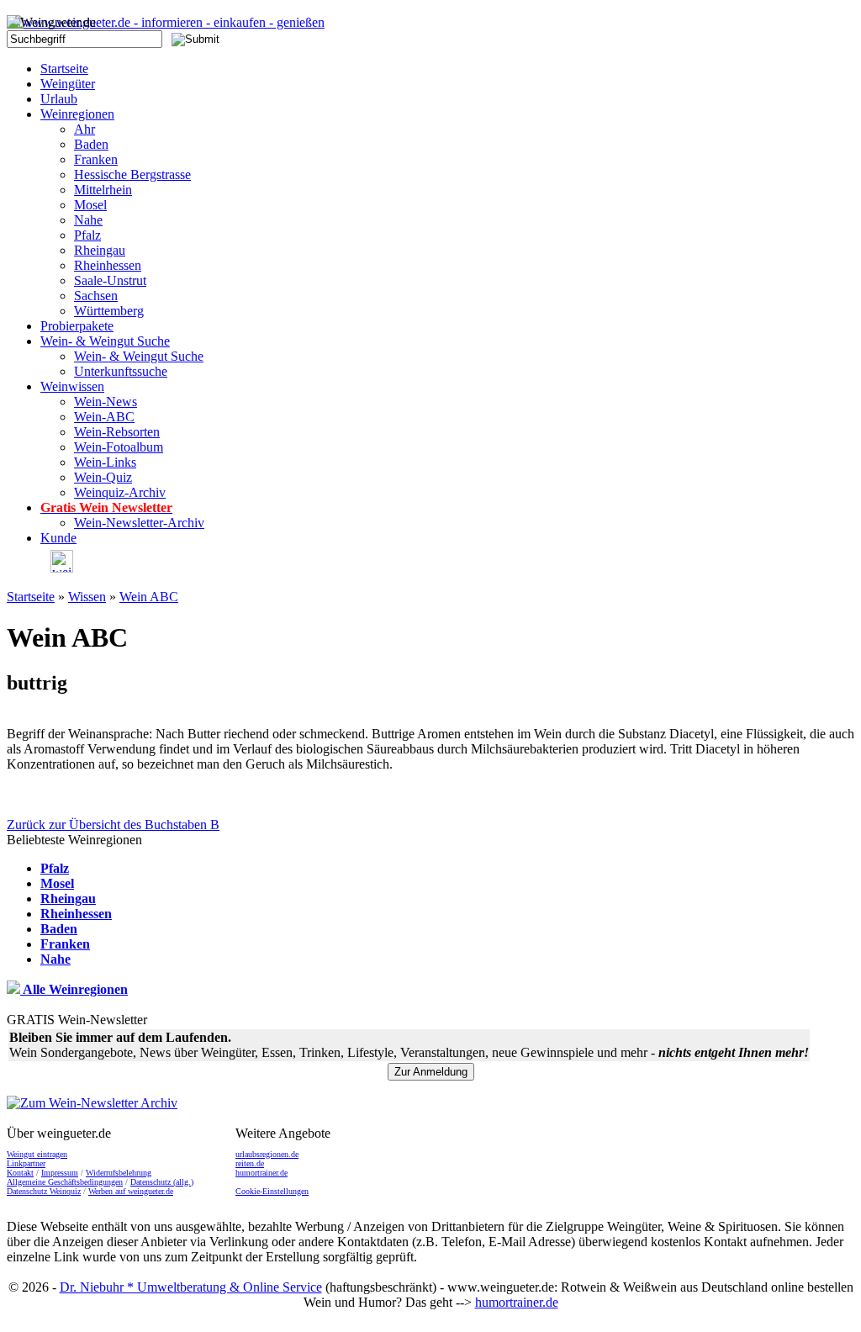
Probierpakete (77, 326)
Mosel (90, 205)
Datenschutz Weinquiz (44, 1191)
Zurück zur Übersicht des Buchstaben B (113, 824)
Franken (96, 159)
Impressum (59, 1172)
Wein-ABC (104, 417)
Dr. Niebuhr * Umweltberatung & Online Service (191, 1287)
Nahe (88, 220)
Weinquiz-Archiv (120, 492)
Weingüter (67, 84)
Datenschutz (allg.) (161, 1182)
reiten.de (249, 1163)
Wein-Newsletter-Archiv (139, 522)
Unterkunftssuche (120, 371)
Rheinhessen (107, 265)
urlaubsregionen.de (266, 1154)
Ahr (84, 129)
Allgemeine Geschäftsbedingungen (65, 1182)
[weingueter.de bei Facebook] (56, 568)
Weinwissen (72, 386)
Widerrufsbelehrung (118, 1172)
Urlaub (58, 99)
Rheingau (99, 250)
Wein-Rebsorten (117, 432)
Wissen (87, 596)
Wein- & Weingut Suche (105, 341)
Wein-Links (105, 462)
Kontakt (20, 1172)
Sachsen (96, 295)
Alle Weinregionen (74, 989)
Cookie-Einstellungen (272, 1191)
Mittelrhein (103, 189)
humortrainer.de (261, 1172)
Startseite (64, 68)
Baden (91, 144)
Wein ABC (148, 596)
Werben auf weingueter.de (130, 1191)
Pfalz (87, 235)
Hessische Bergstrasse (132, 174)
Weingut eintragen (37, 1154)
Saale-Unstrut (110, 280)
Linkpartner (26, 1163)
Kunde (58, 538)
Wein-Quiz (103, 477)
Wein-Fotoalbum (118, 447)
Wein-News (105, 401)
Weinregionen (77, 114)
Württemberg (109, 311)
